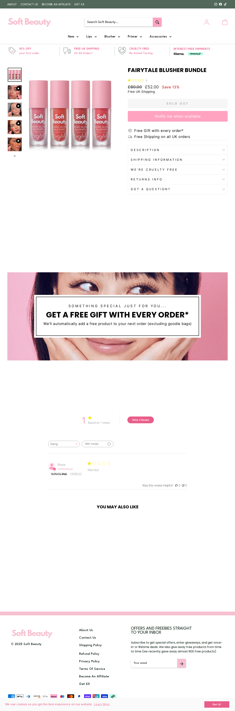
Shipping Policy (90, 645)
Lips (89, 36)
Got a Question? (151, 189)
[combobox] (64, 444)
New (71, 36)
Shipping (148, 92)
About (12, 4)
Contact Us (29, 4)
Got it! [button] (217, 704)
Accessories (158, 36)
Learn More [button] (102, 704)
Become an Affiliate (56, 4)
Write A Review (140, 420)
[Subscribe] (181, 663)
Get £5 (79, 4)
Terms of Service (92, 669)
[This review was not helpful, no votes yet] (183, 485)
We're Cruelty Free (154, 169)
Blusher (110, 36)
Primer (133, 36)
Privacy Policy (89, 661)
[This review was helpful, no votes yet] (176, 485)
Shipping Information (157, 159)
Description (145, 150)
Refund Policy (89, 654)
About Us (86, 630)
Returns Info (147, 179)
